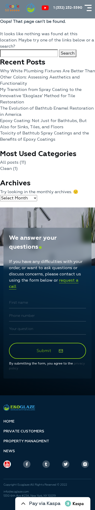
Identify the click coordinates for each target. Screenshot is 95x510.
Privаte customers (23, 431)
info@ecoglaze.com (16, 491)
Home (9, 421)
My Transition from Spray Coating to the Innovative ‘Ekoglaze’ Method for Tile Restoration (41, 96)
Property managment (26, 441)
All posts (9, 162)
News (9, 451)
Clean (6, 168)
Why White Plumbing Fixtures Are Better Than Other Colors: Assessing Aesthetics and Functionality (47, 77)
